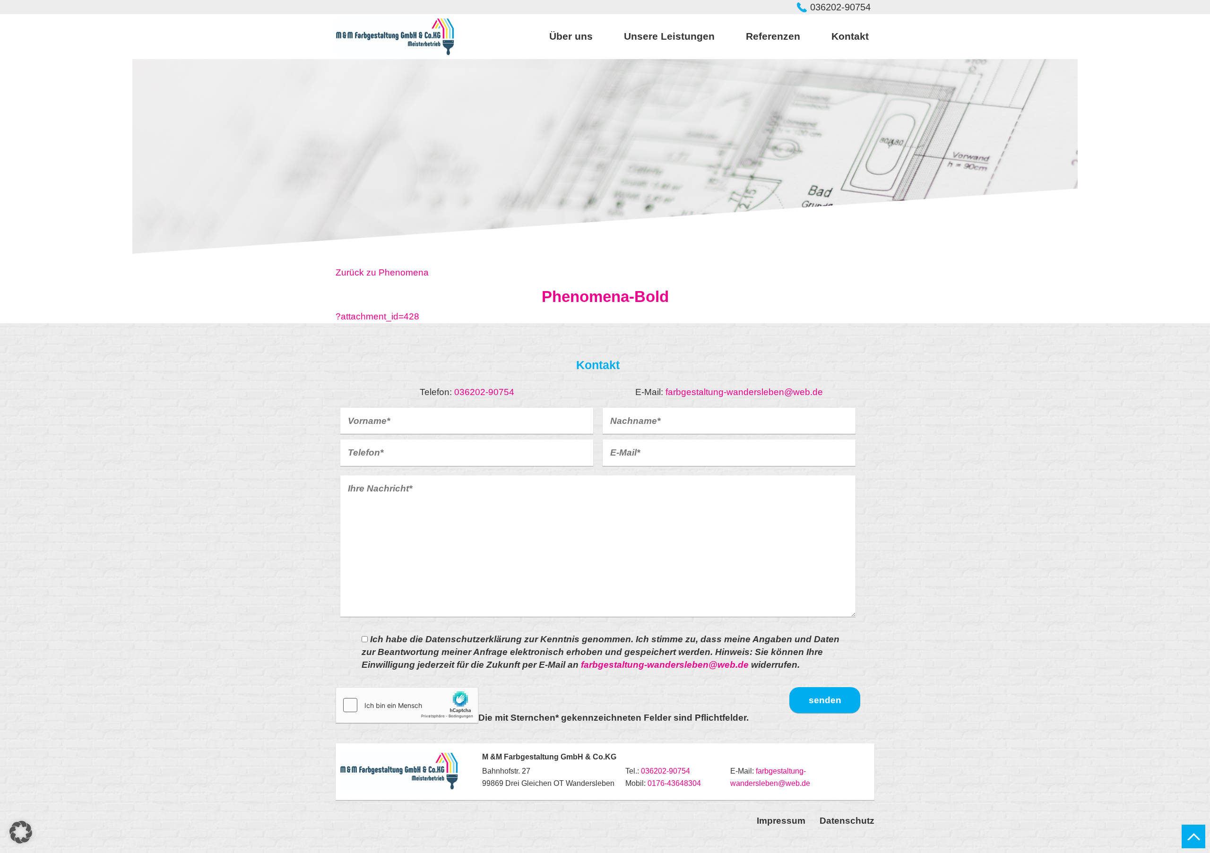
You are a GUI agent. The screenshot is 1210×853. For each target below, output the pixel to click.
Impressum (781, 821)
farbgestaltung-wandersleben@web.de (744, 392)
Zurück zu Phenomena (382, 272)
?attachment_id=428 (377, 316)
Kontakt (850, 36)
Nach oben (1193, 836)
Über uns (571, 36)
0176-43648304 (674, 783)
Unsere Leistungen (669, 36)
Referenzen (773, 36)
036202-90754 (840, 7)
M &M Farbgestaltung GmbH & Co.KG (395, 37)
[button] (21, 832)
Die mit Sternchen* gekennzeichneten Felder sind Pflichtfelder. (613, 718)
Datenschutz (847, 821)
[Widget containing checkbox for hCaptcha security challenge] (407, 705)
